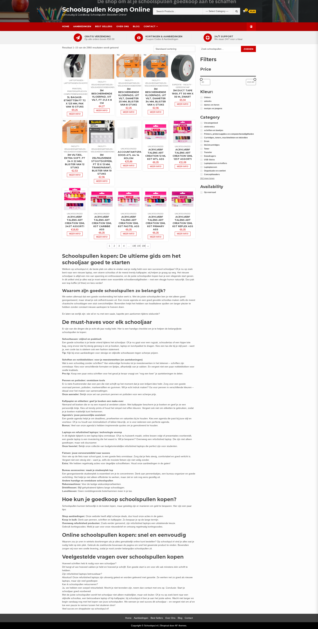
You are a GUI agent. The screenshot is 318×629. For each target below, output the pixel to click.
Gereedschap (182, 87)
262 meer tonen (207, 178)
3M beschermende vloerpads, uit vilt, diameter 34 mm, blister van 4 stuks (155, 96)
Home (65, 26)
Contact (150, 26)
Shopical (164, 625)
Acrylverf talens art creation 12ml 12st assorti (183, 154)
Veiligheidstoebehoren (103, 87)
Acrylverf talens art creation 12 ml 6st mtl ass (155, 154)
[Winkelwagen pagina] (244, 11)
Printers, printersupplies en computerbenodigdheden (77, 91)
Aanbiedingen (82, 26)
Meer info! (74, 114)
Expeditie (177, 85)
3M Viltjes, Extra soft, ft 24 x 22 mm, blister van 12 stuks (74, 161)
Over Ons (122, 26)
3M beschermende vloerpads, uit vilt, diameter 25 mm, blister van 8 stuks (128, 96)
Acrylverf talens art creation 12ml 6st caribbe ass (102, 223)
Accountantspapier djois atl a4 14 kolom (132, 155)
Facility (102, 82)
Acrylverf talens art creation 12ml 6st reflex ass (182, 221)
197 (139, 246)
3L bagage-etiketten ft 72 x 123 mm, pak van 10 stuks (75, 102)
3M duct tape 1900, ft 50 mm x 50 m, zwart (182, 93)
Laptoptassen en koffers (77, 83)
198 (143, 246)
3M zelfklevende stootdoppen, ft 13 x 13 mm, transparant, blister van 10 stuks (101, 164)
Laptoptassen (76, 80)
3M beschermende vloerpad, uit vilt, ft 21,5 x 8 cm (101, 97)
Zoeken (248, 49)
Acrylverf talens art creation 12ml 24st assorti (75, 221)
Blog (136, 26)
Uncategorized (128, 149)
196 (134, 246)
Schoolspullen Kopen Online (106, 9)
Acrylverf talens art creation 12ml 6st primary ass (156, 223)
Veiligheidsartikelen (101, 85)
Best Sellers (103, 26)
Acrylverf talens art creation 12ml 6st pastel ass (128, 221)
